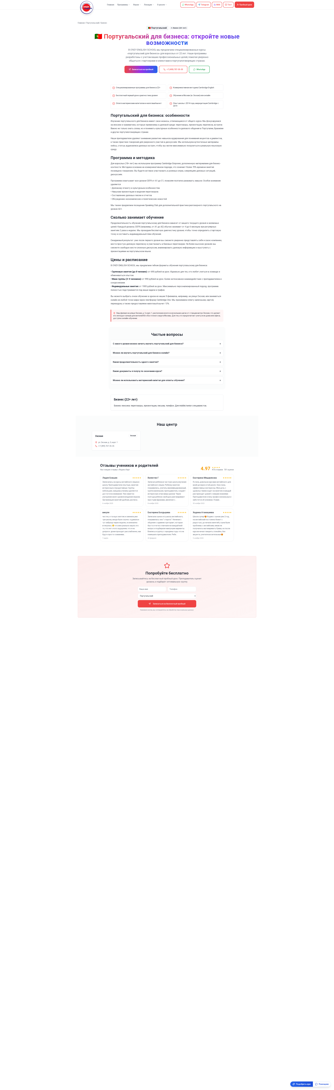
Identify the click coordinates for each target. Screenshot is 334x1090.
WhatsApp (200, 69)
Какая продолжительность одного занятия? (136, 362)
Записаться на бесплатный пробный (169, 604)
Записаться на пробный (142, 69)
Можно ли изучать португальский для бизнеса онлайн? (141, 353)
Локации (148, 5)
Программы (122, 5)
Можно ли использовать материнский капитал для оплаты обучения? (149, 380)
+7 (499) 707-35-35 (175, 69)
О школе (161, 5)
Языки (136, 5)
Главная (110, 5)
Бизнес (104, 23)
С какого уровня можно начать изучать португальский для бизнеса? (148, 343)
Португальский (92, 23)
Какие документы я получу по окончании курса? (137, 371)
